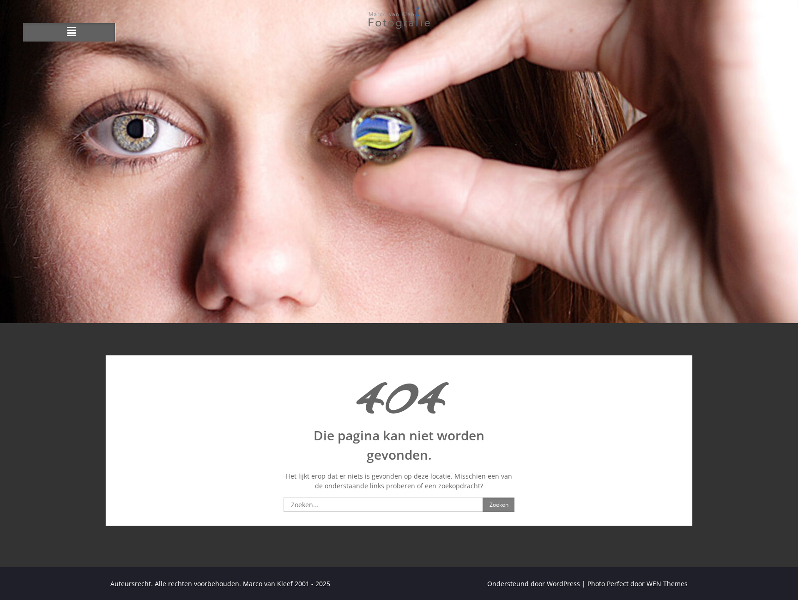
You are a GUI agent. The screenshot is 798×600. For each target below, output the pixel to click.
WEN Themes (667, 583)
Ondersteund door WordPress (533, 583)
